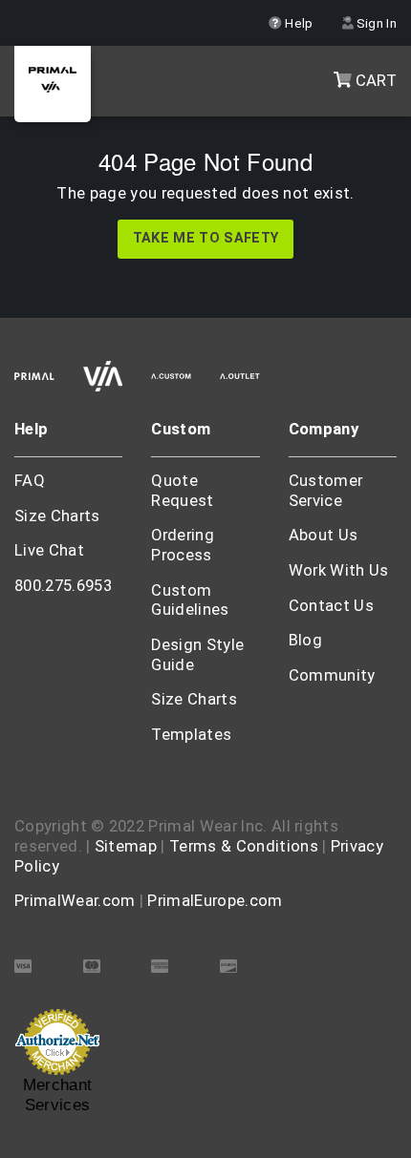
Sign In (375, 23)
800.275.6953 (63, 586)
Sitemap (126, 846)
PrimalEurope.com (214, 901)
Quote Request (182, 491)
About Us (323, 535)
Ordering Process (182, 545)
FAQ (29, 481)
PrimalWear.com (74, 901)
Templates (191, 735)
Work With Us (339, 570)
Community (332, 675)
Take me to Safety (205, 238)
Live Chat (49, 550)
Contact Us (331, 606)
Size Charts (57, 516)
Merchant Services (58, 1095)
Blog (305, 640)
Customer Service (326, 491)
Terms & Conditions (243, 846)
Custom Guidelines (189, 600)
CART (374, 81)
